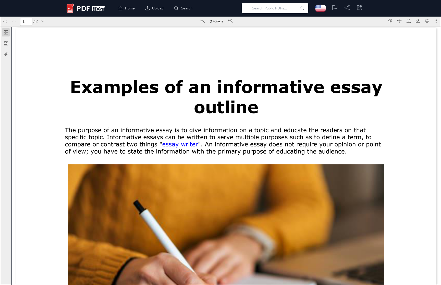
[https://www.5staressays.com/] (180, 144)
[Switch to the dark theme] (390, 21)
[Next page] (43, 21)
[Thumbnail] (6, 32)
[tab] (5, 33)
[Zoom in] (230, 21)
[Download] (418, 21)
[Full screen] (399, 21)
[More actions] (436, 21)
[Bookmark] (6, 43)
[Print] (427, 21)
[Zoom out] (203, 21)
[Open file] (409, 21)
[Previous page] (14, 21)
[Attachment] (6, 54)
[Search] (5, 21)
